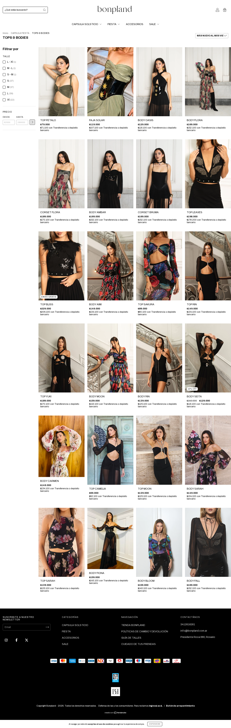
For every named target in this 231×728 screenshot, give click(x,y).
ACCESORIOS (134, 24)
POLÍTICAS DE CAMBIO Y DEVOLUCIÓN (144, 631)
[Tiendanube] (115, 713)
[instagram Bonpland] (6, 640)
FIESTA (112, 24)
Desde (6, 117)
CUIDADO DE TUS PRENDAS (138, 644)
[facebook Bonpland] (17, 640)
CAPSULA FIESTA (20, 33)
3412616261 (187, 624)
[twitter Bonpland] (26, 640)
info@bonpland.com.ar (193, 630)
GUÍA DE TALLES (131, 637)
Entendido (154, 724)
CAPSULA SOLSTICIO (85, 24)
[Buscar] (44, 10)
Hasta (19, 117)
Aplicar (32, 122)
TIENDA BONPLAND (133, 625)
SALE (152, 24)
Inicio (5, 33)
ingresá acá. (156, 706)
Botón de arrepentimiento (180, 706)
